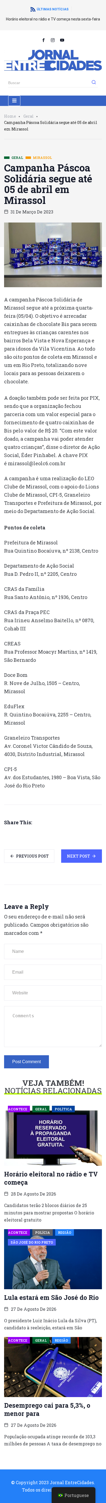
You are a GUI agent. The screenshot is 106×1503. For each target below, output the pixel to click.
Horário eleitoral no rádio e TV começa (51, 1178)
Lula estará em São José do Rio (51, 1297)
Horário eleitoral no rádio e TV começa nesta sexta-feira (53, 19)
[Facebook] (44, 40)
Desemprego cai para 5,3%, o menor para (47, 1409)
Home (10, 116)
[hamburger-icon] (14, 101)
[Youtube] (62, 40)
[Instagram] (53, 40)
